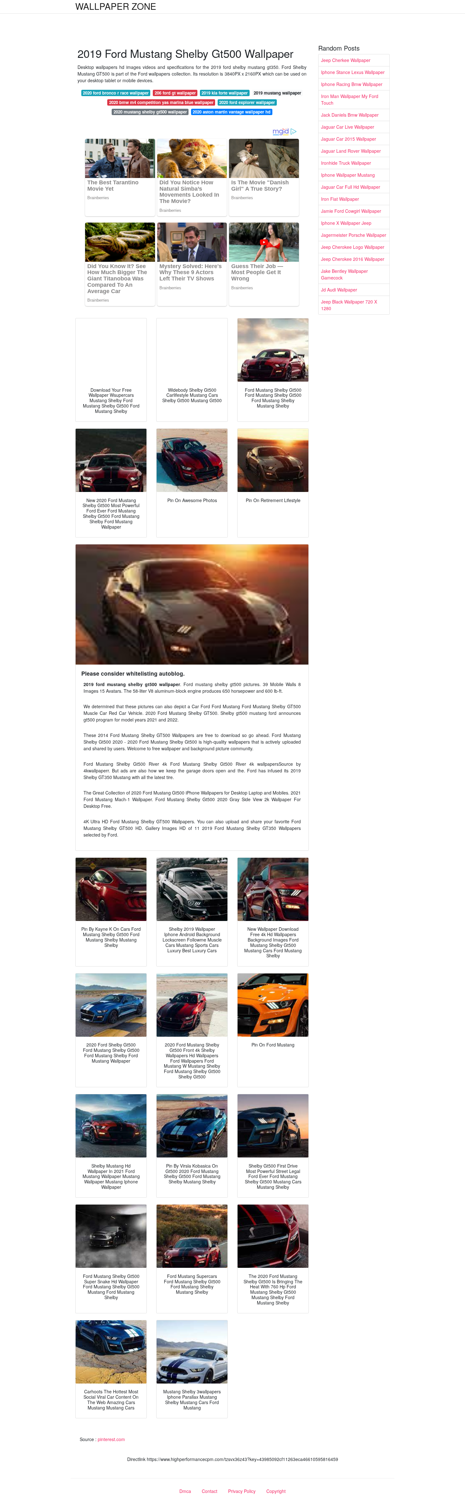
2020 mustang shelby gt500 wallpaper (150, 112)
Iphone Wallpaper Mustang (348, 175)
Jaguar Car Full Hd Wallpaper (350, 187)
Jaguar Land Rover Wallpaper (351, 151)
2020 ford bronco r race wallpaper (116, 93)
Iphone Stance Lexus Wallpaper (353, 72)
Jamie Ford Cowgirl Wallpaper (351, 211)
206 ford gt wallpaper (175, 93)
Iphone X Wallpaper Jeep (346, 223)
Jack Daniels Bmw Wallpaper (350, 115)
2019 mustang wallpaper (277, 93)
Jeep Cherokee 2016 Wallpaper (352, 259)
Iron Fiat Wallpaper (340, 199)
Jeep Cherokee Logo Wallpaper (352, 247)
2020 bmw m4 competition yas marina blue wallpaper (161, 102)
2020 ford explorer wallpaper (247, 102)
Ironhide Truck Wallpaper (346, 163)
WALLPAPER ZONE (115, 6)
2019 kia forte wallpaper (225, 93)
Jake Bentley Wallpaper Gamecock (344, 274)
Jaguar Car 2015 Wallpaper (348, 139)
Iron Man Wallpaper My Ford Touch (349, 99)
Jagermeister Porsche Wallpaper (353, 235)
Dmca (185, 1491)
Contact (209, 1491)
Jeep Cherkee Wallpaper (345, 60)
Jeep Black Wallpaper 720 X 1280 (349, 304)
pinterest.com (111, 1439)
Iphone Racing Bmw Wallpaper (351, 84)
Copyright (276, 1491)
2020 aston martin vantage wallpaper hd (231, 112)
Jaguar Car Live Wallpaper (347, 127)
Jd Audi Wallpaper (339, 289)
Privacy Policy (242, 1491)
